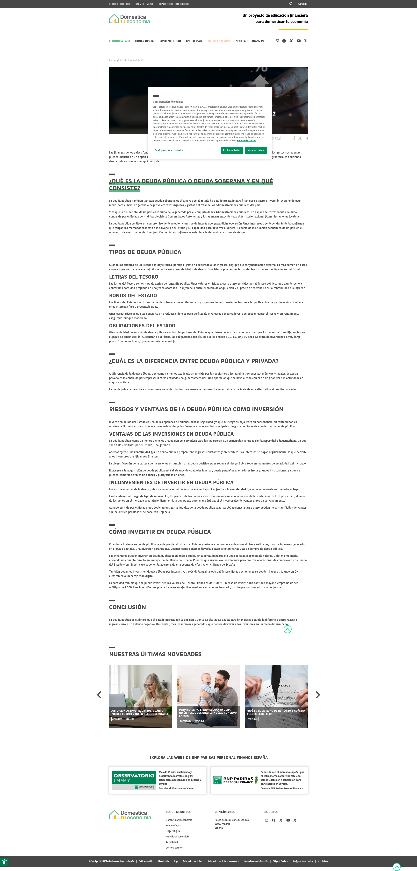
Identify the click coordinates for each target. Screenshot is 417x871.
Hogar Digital (145, 41)
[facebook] (284, 41)
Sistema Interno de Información (256, 861)
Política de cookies (146, 861)
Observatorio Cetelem (144, 4)
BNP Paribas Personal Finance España (175, 4)
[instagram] (277, 41)
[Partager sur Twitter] (300, 139)
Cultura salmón (218, 41)
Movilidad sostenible (177, 837)
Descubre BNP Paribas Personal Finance (281, 788)
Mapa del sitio (163, 861)
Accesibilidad (323, 861)
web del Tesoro (220, 571)
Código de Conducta (280, 861)
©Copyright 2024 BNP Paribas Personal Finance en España (111, 861)
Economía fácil (119, 41)
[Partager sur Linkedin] (306, 139)
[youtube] (299, 41)
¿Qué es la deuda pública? (130, 60)
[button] (4, 862)
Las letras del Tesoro (122, 283)
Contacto (302, 4)
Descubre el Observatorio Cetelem (176, 788)
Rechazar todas (231, 150)
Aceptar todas (256, 150)
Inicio (112, 60)
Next (317, 695)
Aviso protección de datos (193, 861)
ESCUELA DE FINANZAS (249, 41)
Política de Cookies (246, 141)
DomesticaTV (185, 721)
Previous (99, 695)
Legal (176, 861)
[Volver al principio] (288, 629)
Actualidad (194, 41)
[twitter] (291, 41)
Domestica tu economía (119, 4)
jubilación (130, 719)
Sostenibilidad (170, 41)
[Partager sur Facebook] (294, 139)
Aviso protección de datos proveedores (223, 861)
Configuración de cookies (169, 150)
